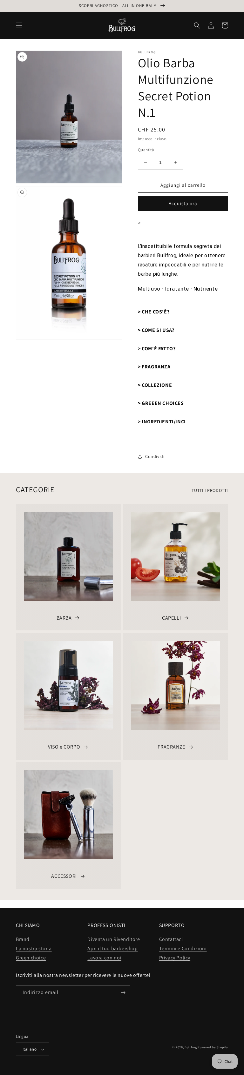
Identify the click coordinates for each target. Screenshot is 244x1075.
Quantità (146, 149)
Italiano (30, 1049)
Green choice (31, 957)
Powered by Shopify (213, 1047)
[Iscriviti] (123, 992)
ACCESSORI (64, 876)
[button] (19, 25)
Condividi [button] (154, 456)
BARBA (64, 618)
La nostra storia (34, 948)
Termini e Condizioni (183, 948)
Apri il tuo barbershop (112, 948)
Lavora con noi (104, 957)
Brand (23, 939)
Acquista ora (183, 203)
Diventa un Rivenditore (113, 939)
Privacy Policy (174, 957)
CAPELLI (171, 618)
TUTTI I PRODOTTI (210, 490)
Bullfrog (191, 1047)
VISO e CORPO (64, 746)
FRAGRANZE (171, 746)
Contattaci (171, 939)
